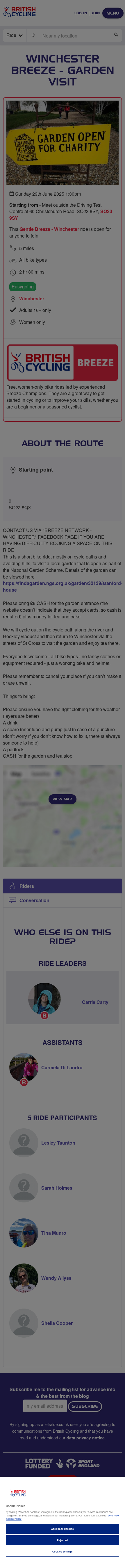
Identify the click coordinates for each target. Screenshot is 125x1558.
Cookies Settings (62, 1551)
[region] (62, 1517)
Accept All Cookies (62, 1528)
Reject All (62, 1540)
